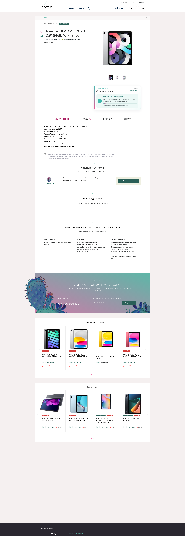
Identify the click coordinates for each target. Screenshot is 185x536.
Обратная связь (59, 534)
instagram (80, 533)
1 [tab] (91, 374)
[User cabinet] (143, 8)
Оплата (127, 119)
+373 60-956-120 (68, 303)
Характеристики (61, 119)
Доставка (107, 119)
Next (147, 348)
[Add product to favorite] (42, 32)
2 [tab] (93, 374)
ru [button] (133, 2)
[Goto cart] (137, 8)
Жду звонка (129, 303)
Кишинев (142, 2)
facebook (70, 533)
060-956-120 (44, 534)
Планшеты (47, 17)
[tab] (68, 209)
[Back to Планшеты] (146, 17)
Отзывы (86, 119)
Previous (38, 348)
